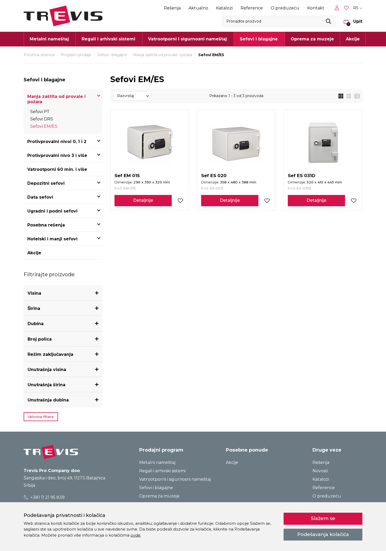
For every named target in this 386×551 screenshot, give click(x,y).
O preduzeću (285, 8)
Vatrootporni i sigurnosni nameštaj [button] (187, 38)
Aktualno (198, 8)
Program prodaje (75, 54)
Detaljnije (143, 200)
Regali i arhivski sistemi (162, 470)
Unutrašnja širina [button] (46, 384)
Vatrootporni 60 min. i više (57, 169)
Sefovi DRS (41, 118)
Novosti (320, 470)
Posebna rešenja (46, 224)
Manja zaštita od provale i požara (162, 54)
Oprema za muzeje (312, 38)
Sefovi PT (40, 111)
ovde (135, 535)
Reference (252, 8)
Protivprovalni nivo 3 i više (57, 155)
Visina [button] (34, 293)
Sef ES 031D (301, 175)
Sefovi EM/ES (44, 126)
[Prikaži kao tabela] (355, 96)
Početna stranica (39, 54)
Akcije (353, 38)
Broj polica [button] (40, 339)
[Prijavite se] (338, 8)
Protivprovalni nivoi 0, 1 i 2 (56, 141)
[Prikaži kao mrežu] (340, 96)
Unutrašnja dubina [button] (48, 400)
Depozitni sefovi (46, 183)
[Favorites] (346, 8)
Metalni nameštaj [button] (49, 38)
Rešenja (172, 8)
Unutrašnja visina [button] (47, 369)
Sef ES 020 (214, 175)
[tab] (63, 293)
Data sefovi (40, 197)
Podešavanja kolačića (323, 534)
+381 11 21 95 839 (47, 497)
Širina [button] (34, 308)
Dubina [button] (36, 323)
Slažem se (323, 518)
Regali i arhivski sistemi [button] (108, 38)
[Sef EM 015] (149, 142)
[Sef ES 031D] (323, 142)
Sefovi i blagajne (112, 54)
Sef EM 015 (127, 175)
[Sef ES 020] (236, 143)
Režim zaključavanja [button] (50, 354)
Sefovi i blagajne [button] (259, 38)
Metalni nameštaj (157, 462)
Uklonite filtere (41, 417)
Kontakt (315, 8)
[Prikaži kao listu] (347, 96)
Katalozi (224, 8)
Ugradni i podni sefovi (52, 211)
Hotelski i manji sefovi (52, 238)
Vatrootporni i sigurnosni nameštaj (175, 479)
